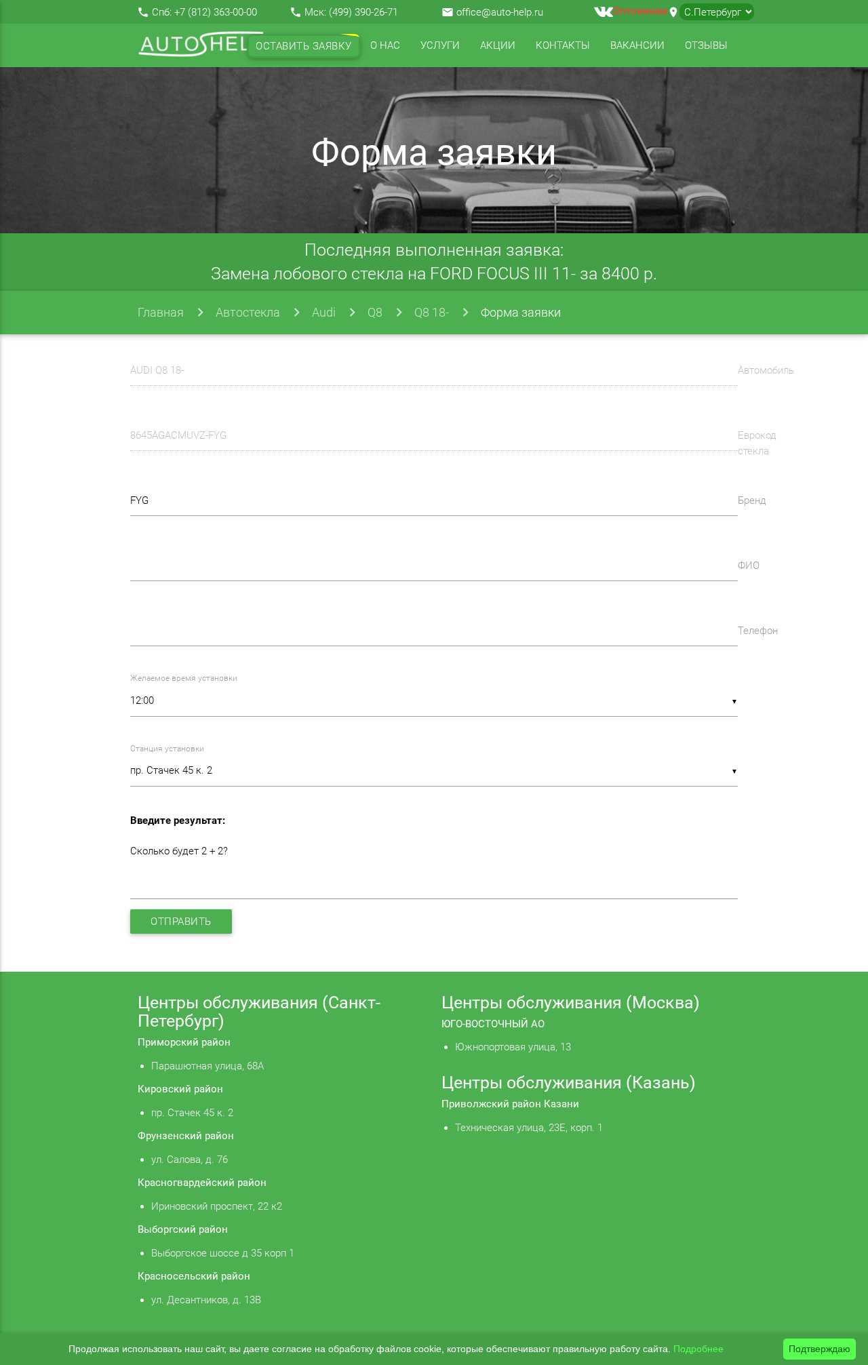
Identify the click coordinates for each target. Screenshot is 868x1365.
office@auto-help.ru (499, 12)
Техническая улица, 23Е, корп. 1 (529, 1128)
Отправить (181, 921)
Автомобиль (766, 370)
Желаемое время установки (183, 678)
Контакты (563, 45)
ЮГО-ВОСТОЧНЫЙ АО (493, 1024)
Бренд (752, 500)
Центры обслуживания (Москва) (570, 1002)
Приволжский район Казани (510, 1104)
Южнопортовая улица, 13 (513, 1047)
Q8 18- (431, 312)
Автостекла (248, 312)
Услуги (440, 45)
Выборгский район (183, 1229)
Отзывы (706, 45)
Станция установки (167, 748)
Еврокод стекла (757, 443)
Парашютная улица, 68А (207, 1066)
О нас (385, 45)
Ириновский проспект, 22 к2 (216, 1206)
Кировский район (180, 1089)
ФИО (749, 565)
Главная (161, 312)
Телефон (758, 631)
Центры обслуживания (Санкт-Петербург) (259, 1012)
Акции (497, 45)
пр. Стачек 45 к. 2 (192, 1113)
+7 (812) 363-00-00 (215, 12)
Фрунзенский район (186, 1136)
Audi (324, 312)
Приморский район (184, 1042)
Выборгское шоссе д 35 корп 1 (222, 1253)
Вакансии (637, 45)
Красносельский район (194, 1276)
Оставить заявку (304, 46)
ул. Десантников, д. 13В (206, 1300)
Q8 (375, 312)
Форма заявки (521, 312)
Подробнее (698, 1348)
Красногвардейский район (202, 1182)
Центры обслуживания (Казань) (568, 1082)
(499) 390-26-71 (363, 12)
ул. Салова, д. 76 (189, 1159)
